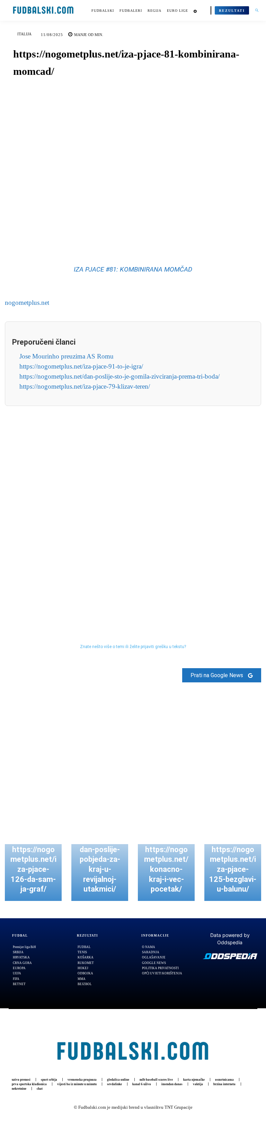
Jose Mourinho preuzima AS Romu (66, 356)
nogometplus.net (27, 302)
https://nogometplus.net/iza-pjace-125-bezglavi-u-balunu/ (232, 869)
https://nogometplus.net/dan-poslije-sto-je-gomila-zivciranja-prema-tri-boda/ (119, 376)
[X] (125, 232)
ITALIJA (24, 34)
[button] (256, 10)
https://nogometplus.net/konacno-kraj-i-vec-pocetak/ (166, 869)
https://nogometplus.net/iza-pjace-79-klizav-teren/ (84, 386)
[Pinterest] (141, 232)
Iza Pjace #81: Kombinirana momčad (133, 269)
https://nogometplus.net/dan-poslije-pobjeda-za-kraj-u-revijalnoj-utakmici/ (100, 859)
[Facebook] (109, 232)
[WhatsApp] (157, 232)
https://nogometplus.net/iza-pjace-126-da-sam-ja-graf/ (33, 869)
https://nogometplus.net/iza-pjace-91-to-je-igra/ (81, 366)
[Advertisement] (133, 510)
